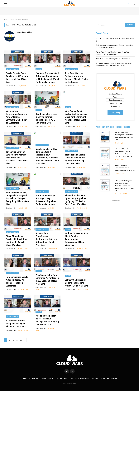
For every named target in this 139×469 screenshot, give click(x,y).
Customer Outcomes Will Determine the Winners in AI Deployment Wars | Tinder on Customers (47, 78)
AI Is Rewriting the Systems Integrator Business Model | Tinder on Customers (76, 78)
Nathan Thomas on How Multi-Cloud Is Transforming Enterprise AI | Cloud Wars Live (76, 239)
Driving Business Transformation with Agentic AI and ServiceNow (125, 168)
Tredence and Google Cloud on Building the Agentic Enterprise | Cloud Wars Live (75, 159)
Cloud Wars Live (24, 32)
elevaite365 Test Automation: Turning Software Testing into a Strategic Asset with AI (124, 153)
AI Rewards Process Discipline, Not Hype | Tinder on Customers (16, 323)
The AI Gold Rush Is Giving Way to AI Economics (113, 59)
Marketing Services (80, 378)
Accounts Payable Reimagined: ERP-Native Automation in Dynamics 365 (124, 136)
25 (21, 340)
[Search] (133, 3)
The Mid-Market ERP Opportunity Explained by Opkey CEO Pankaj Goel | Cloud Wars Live (75, 200)
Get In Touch (62, 378)
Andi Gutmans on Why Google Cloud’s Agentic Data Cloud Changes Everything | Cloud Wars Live (17, 198)
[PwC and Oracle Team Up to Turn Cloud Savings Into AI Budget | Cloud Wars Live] (47, 314)
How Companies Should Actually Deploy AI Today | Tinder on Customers (17, 281)
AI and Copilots (12, 69)
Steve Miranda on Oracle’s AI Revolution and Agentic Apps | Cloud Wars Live (16, 241)
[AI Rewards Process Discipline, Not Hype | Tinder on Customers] (17, 314)
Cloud (38, 69)
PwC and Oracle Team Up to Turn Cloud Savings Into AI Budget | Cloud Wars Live (47, 320)
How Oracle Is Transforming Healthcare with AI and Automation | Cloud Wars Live (46, 239)
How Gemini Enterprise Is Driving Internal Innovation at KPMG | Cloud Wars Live (46, 118)
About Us (33, 378)
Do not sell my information (104, 378)
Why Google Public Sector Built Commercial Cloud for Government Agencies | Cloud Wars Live (76, 117)
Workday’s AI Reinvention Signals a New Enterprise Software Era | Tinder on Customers (16, 117)
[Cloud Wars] (69, 3)
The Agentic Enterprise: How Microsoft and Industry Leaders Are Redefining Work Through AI (124, 186)
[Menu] (5, 3)
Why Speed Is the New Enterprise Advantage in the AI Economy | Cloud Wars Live (47, 279)
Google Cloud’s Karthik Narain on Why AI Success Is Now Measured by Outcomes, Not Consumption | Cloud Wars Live (47, 156)
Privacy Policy (47, 378)
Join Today (115, 112)
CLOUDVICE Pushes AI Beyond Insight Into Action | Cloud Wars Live (76, 282)
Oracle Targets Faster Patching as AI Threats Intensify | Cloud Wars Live (17, 78)
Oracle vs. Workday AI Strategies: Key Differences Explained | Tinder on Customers (47, 200)
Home (6, 20)
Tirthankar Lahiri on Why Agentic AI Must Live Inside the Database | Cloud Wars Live (17, 158)
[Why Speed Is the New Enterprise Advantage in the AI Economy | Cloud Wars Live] (47, 273)
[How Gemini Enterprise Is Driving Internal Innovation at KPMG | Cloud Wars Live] (47, 110)
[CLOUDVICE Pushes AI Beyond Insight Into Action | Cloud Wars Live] (76, 273)
